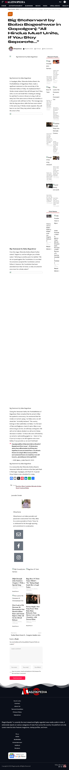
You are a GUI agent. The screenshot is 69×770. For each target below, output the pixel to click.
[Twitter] (61, 767)
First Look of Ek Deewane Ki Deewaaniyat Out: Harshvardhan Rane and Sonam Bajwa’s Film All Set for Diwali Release (18, 612)
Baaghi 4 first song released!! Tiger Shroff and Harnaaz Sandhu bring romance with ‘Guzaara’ (49, 176)
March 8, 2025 (29, 460)
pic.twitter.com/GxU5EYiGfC (27, 457)
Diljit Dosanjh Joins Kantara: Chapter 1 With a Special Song (18, 581)
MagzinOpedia (15, 2)
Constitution (28, 486)
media (12, 419)
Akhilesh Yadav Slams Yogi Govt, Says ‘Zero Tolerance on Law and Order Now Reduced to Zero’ (56, 75)
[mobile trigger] (3, 2)
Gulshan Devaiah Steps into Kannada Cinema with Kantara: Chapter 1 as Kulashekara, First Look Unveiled (55, 146)
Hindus (27, 488)
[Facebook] (59, 767)
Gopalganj (22, 488)
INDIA (10, 14)
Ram (33, 469)
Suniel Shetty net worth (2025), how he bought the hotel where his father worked (56, 201)
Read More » (15, 591)
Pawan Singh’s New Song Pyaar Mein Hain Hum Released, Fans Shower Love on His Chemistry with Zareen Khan (33, 612)
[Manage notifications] (64, 766)
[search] (57, 2)
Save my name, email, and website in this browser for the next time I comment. (26, 672)
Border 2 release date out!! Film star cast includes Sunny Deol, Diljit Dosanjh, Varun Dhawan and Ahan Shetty (56, 171)
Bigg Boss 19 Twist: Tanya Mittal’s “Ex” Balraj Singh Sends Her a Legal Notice (33, 582)
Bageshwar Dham (20, 486)
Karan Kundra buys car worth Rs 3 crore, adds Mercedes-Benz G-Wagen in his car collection (49, 198)
